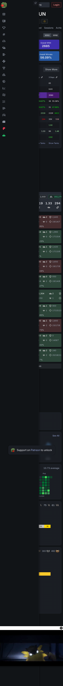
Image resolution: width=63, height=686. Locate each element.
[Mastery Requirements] (19, 68)
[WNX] (19, 21)
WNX (47, 35)
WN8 (55, 35)
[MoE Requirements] (19, 61)
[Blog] (19, 122)
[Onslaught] (19, 27)
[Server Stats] (19, 81)
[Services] (19, 14)
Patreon (35, 450)
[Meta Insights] (19, 88)
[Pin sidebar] (35, 3)
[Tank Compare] (19, 54)
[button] (61, 628)
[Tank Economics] (19, 48)
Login (56, 4)
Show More (51, 69)
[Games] (19, 115)
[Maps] (19, 95)
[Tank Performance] (19, 41)
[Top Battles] (19, 75)
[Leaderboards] (19, 101)
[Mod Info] (19, 135)
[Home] (19, 5)
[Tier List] (19, 108)
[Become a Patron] (19, 128)
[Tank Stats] (19, 34)
